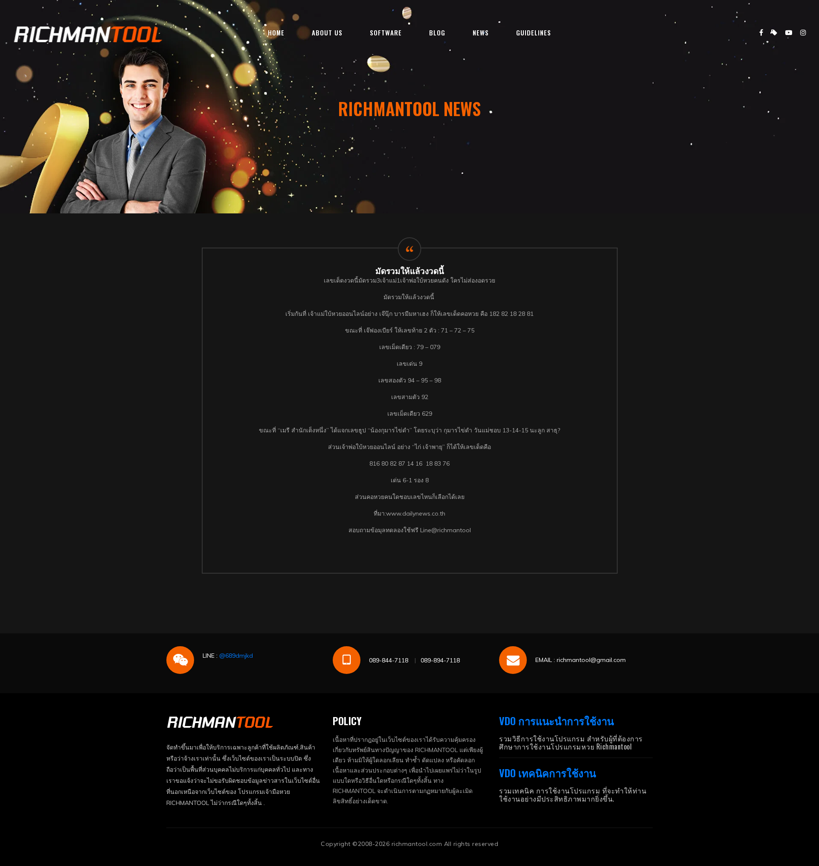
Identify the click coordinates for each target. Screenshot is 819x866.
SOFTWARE (386, 32)
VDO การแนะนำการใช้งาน (556, 720)
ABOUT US (327, 32)
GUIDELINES (533, 32)
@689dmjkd (236, 655)
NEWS (481, 32)
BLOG (437, 32)
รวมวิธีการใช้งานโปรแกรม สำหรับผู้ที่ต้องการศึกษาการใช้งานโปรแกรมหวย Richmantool (571, 742)
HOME (276, 32)
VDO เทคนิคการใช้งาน (547, 772)
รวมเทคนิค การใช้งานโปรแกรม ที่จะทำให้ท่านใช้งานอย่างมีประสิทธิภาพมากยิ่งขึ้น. (572, 794)
